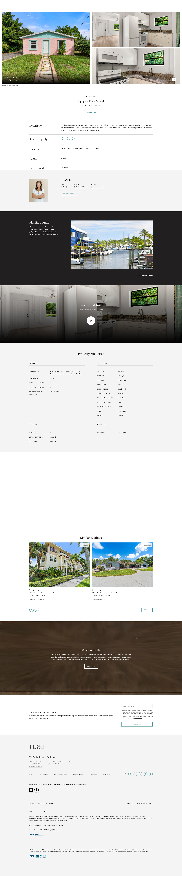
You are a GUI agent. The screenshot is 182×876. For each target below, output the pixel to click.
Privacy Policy (138, 718)
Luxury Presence (46, 803)
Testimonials (93, 775)
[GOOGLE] (151, 774)
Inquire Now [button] (91, 112)
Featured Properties (60, 775)
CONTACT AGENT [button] (69, 193)
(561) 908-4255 (79, 187)
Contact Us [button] (91, 666)
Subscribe (137, 724)
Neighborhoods (78, 775)
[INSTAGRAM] (130, 774)
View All (147, 610)
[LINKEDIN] (135, 774)
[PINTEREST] (145, 774)
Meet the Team (44, 775)
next (37, 610)
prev (31, 610)
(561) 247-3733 (34, 764)
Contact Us (106, 774)
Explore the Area (145, 275)
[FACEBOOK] (125, 774)
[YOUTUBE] (140, 774)
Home (31, 775)
